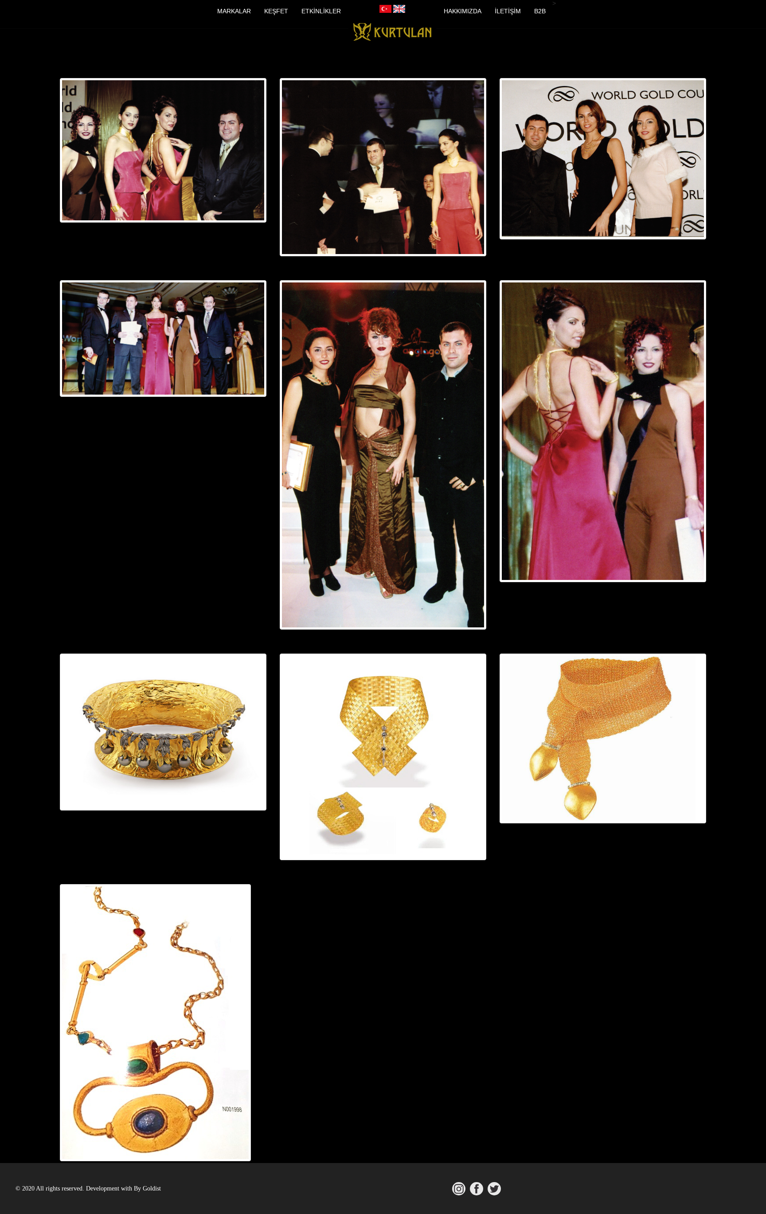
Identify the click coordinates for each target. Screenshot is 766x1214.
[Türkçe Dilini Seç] (385, 9)
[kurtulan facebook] (476, 1188)
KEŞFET (276, 11)
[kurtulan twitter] (494, 1188)
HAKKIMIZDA (462, 11)
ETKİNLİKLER (321, 11)
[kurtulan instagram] (458, 1188)
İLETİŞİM (508, 11)
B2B (540, 11)
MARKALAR (234, 11)
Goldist (152, 1188)
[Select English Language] (399, 9)
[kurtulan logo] (392, 34)
